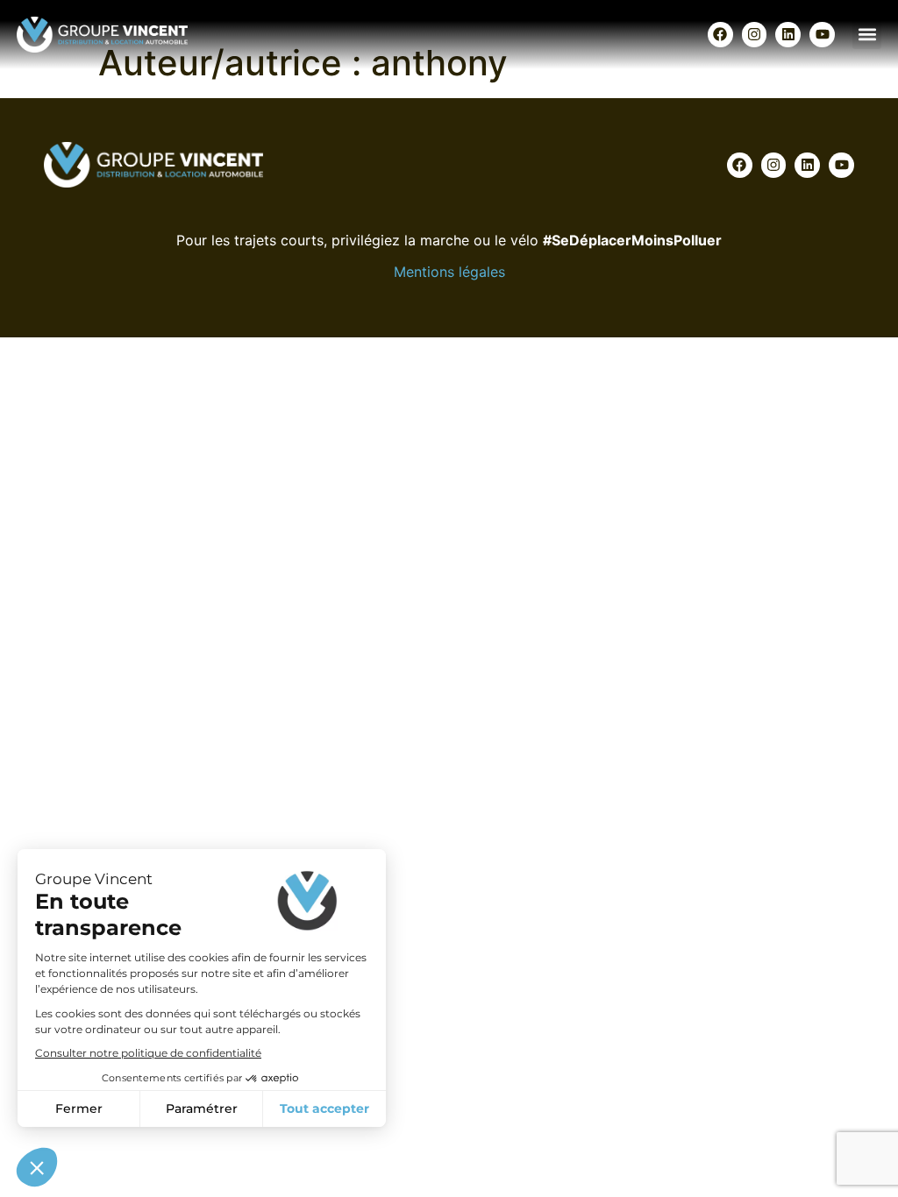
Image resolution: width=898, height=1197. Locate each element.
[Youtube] (822, 34)
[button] (866, 34)
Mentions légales (449, 271)
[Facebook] (720, 34)
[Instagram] (754, 34)
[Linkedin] (788, 34)
